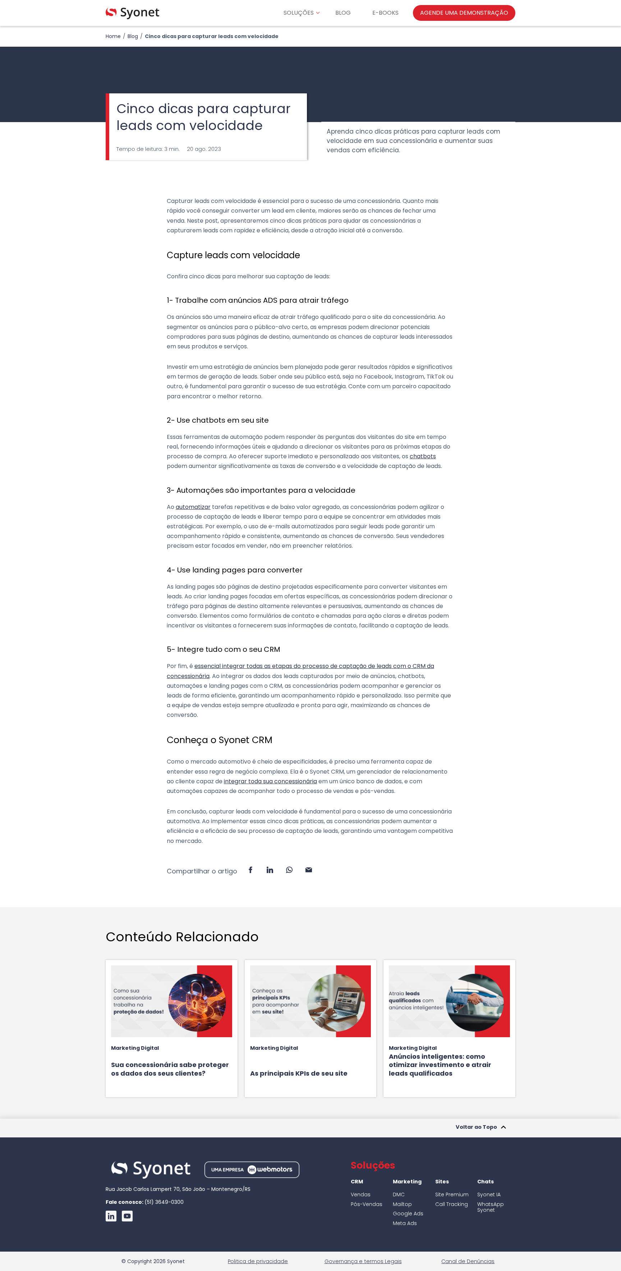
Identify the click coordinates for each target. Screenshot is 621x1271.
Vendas (361, 1194)
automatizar (193, 507)
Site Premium (452, 1194)
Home (113, 36)
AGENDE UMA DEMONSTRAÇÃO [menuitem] (464, 13)
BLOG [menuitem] (343, 13)
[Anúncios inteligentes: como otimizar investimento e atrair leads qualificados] (449, 1001)
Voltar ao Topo (476, 1127)
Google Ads (408, 1213)
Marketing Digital (135, 1048)
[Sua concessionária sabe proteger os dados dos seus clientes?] (171, 1001)
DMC (399, 1194)
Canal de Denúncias (467, 1261)
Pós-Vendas (366, 1204)
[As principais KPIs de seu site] (310, 1001)
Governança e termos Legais (363, 1261)
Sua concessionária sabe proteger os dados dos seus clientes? (170, 1068)
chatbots (423, 456)
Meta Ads (405, 1223)
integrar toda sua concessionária (270, 781)
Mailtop (402, 1204)
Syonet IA (489, 1194)
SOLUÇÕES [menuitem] (299, 13)
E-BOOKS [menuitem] (385, 13)
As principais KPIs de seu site (299, 1073)
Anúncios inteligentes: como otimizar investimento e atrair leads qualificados (440, 1065)
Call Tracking (451, 1204)
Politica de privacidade (258, 1261)
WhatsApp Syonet (490, 1207)
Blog (133, 36)
